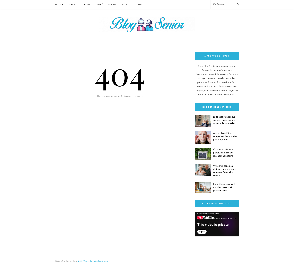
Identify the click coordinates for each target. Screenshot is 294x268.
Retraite (73, 4)
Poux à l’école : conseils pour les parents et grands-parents (224, 187)
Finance (87, 4)
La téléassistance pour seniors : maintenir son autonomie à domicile (224, 120)
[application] (217, 224)
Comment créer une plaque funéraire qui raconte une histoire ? (223, 152)
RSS (79, 261)
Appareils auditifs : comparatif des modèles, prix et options (225, 136)
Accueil (59, 4)
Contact (139, 4)
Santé (100, 4)
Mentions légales (101, 261)
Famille (112, 4)
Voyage (126, 4)
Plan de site (87, 261)
